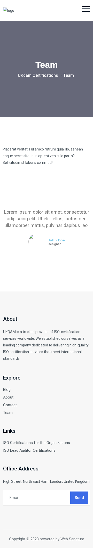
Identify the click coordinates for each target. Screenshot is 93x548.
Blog (7, 389)
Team (8, 412)
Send (79, 497)
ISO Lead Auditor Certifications (29, 450)
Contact (10, 405)
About (8, 397)
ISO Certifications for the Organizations (36, 442)
